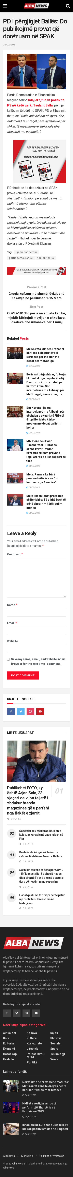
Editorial (9, 1043)
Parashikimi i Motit (36, 1055)
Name (12, 605)
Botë (6, 1038)
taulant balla (46, 258)
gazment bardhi (26, 252)
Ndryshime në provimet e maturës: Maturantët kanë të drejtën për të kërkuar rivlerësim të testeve (45, 1086)
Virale (54, 1059)
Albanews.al (19, 1163)
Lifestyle (32, 1048)
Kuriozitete (34, 1043)
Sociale (55, 1043)
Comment (15, 554)
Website (12, 641)
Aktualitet (9, 1033)
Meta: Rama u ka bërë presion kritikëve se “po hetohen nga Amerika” (42, 478)
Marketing (27, 1155)
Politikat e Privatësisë (52, 1155)
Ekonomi (9, 1048)
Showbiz (56, 1038)
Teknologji (57, 1054)
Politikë (32, 1062)
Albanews (9, 1155)
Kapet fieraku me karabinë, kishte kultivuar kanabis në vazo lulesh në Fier (41, 834)
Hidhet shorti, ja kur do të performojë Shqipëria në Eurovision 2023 (39, 1107)
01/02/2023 (34, 466)
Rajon (54, 1033)
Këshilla (8, 1059)
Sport (54, 1048)
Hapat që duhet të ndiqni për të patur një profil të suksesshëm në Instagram (42, 899)
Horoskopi (10, 1054)
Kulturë (31, 1038)
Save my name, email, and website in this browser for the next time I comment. (38, 661)
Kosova (32, 1033)
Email (12, 623)
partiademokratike (21, 258)
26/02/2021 (9, 44)
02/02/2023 (34, 366)
